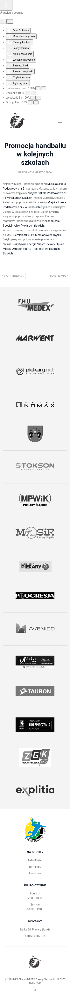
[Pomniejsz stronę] (37, 88)
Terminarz (35, 866)
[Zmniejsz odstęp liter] (30, 102)
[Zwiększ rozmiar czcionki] (33, 93)
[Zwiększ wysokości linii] (38, 98)
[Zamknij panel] (10, 21)
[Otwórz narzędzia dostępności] (6, 5)
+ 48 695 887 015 (35, 935)
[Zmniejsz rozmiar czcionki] (27, 93)
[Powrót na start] (17, 121)
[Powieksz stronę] (43, 88)
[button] (60, 121)
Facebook (35, 873)
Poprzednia (14, 275)
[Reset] (3, 21)
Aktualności (35, 860)
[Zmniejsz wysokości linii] (33, 98)
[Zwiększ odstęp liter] (35, 102)
